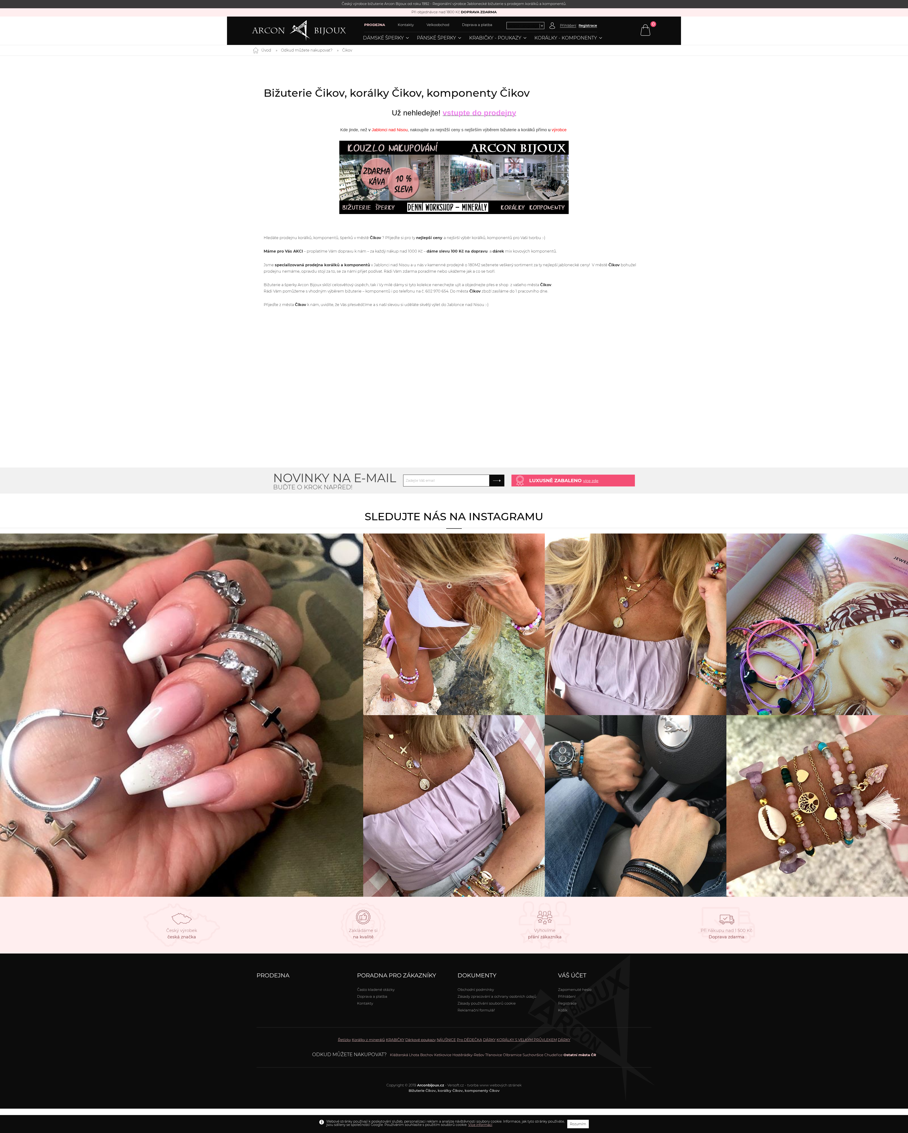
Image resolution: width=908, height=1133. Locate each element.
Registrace (588, 25)
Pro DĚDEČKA (469, 1039)
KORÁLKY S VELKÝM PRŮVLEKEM (527, 1039)
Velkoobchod (438, 24)
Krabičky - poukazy (495, 37)
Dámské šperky (383, 37)
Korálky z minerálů (368, 1039)
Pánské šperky (436, 37)
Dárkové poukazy (420, 1039)
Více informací (480, 1125)
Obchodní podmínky (476, 989)
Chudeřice (553, 1055)
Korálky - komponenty (565, 37)
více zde (590, 481)
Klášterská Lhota (404, 1055)
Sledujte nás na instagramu (454, 516)
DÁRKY (489, 1039)
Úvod (266, 50)
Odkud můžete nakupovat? (306, 50)
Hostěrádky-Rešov (468, 1055)
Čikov (347, 50)
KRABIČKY (395, 1039)
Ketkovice (442, 1055)
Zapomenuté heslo (574, 989)
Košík (563, 1010)
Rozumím (578, 1124)
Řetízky (344, 1039)
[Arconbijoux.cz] (308, 30)
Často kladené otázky (376, 989)
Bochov (426, 1055)
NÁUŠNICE (446, 1039)
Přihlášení (567, 996)
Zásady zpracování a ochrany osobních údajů (497, 996)
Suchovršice (533, 1055)
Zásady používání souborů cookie (487, 1003)
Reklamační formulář (476, 1010)
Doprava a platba (477, 24)
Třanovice (493, 1055)
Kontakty (406, 24)
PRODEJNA (374, 24)
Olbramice (512, 1055)
